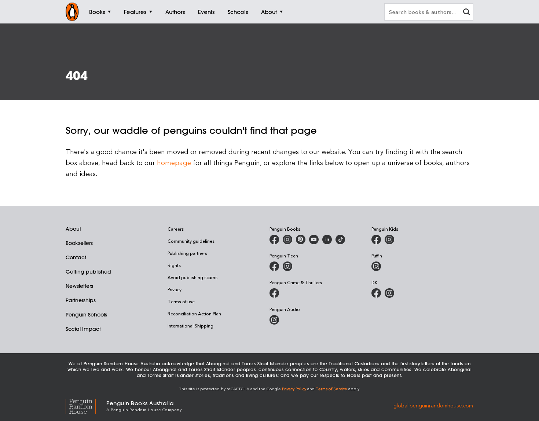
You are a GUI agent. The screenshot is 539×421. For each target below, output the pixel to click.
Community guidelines (191, 241)
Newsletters (79, 286)
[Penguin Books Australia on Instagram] (287, 239)
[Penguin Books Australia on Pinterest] (300, 239)
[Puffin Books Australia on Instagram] (376, 266)
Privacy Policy (294, 388)
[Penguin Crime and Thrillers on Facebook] (274, 293)
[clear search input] (466, 12)
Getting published (88, 271)
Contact (76, 257)
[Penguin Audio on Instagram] (274, 320)
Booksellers (79, 243)
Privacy (175, 289)
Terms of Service (331, 388)
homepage (174, 162)
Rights (174, 265)
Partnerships (81, 300)
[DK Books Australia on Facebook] (376, 293)
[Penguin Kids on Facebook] (376, 239)
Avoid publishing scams (192, 277)
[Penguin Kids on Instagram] (389, 239)
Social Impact (83, 329)
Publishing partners (187, 253)
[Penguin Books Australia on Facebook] (274, 239)
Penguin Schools (86, 314)
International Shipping (190, 325)
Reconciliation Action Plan (194, 313)
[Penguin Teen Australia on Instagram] (287, 266)
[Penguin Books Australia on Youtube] (314, 239)
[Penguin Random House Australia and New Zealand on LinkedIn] (327, 239)
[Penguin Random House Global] (86, 405)
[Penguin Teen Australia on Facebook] (274, 266)
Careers (176, 229)
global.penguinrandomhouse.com (433, 405)
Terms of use (181, 301)
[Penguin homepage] (72, 12)
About (73, 229)
